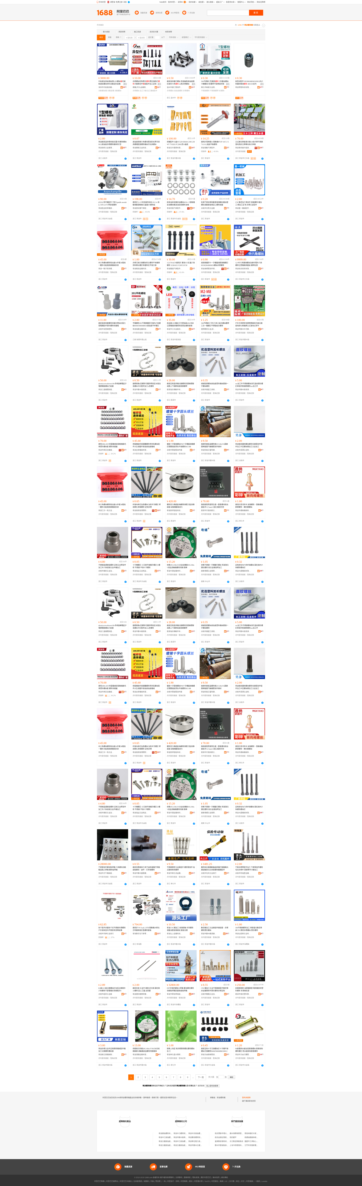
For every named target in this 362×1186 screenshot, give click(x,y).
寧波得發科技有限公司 (243, 87)
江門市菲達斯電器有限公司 (254, 1145)
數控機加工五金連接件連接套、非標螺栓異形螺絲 (214, 929)
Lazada (264, 1181)
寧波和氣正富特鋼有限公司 (209, 450)
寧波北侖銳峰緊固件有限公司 (209, 1055)
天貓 (152, 1181)
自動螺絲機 (102, 91)
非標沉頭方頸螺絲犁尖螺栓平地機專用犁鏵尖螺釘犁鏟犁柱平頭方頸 (146, 264)
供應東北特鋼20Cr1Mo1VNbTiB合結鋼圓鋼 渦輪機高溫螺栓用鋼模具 (146, 1050)
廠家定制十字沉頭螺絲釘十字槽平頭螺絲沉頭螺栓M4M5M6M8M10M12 (214, 1050)
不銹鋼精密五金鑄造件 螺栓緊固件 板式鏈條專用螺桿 (181, 868)
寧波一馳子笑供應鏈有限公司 (106, 269)
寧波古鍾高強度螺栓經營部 (169, 1141)
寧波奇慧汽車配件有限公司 (174, 208)
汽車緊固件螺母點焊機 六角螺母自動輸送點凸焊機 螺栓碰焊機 (112, 868)
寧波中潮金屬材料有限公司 (174, 571)
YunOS (207, 1181)
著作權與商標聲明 (167, 1177)
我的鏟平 (233, 1137)
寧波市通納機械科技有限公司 (243, 511)
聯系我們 (216, 1177)
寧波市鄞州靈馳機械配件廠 (140, 873)
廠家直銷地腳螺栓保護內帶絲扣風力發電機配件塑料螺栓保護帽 (112, 324)
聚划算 (157, 1181)
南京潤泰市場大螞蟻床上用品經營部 (228, 1133)
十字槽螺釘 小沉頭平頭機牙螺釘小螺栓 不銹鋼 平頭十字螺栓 (146, 566)
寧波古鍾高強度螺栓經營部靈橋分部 (187, 1145)
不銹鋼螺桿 (214, 91)
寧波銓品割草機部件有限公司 (106, 208)
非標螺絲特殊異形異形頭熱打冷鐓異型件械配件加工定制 (146, 82)
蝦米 (190, 1181)
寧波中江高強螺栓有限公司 (169, 1137)
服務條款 (187, 1177)
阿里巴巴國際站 (112, 1181)
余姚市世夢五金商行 (106, 934)
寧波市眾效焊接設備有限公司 (174, 994)
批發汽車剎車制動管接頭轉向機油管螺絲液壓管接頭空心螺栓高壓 (214, 203)
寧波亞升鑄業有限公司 (174, 148)
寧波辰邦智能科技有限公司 (174, 511)
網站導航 (224, 1177)
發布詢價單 (246, 1098)
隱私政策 (195, 1177)
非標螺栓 (186, 91)
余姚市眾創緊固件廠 (174, 450)
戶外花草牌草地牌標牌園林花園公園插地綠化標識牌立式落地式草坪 (248, 324)
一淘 (164, 1181)
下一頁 (201, 1077)
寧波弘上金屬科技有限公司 (174, 934)
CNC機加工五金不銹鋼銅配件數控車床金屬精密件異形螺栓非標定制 (214, 989)
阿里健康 (249, 1181)
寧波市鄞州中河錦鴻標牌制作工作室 (243, 329)
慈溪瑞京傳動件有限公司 (174, 390)
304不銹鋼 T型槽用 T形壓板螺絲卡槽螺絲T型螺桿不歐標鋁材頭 (215, 82)
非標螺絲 (136, 91)
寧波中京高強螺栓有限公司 (198, 1133)
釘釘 (242, 1181)
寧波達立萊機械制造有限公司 (106, 1055)
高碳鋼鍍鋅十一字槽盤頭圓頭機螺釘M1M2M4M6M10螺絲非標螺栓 (214, 264)
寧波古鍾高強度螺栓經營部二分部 (171, 1145)
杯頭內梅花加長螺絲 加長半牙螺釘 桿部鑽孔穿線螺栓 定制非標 (147, 506)
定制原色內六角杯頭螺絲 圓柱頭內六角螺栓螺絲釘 (249, 566)
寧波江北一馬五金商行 (106, 511)
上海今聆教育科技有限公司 (240, 1145)
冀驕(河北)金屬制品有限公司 (140, 87)
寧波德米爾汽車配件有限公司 (140, 208)
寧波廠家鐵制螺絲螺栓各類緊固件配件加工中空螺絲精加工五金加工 (248, 445)
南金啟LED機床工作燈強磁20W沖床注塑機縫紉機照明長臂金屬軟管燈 (180, 324)
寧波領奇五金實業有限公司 (106, 148)
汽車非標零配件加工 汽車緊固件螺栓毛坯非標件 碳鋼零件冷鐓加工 (249, 868)
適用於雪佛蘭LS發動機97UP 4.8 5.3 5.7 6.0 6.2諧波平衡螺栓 (215, 143)
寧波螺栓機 (221, 1098)
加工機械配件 (152, 91)
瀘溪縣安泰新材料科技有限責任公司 (228, 1141)
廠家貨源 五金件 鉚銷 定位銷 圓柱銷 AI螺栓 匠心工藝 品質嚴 (146, 989)
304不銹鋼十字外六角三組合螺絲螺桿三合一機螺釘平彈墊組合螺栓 (215, 324)
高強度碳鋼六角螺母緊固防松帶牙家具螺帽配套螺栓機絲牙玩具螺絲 (146, 143)
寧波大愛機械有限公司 (243, 571)
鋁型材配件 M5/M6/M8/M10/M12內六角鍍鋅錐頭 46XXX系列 (249, 82)
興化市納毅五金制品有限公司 (209, 87)
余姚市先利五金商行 (208, 873)
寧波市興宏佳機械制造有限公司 (106, 450)
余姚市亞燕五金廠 (208, 208)
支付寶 (231, 1181)
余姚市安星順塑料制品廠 (106, 329)
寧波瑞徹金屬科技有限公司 (140, 329)
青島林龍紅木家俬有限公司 (254, 1133)
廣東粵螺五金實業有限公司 (209, 571)
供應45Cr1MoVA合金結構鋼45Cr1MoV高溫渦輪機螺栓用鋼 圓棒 (180, 566)
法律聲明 (178, 1177)
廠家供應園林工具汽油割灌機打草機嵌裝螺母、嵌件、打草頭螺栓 (146, 868)
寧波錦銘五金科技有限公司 (140, 148)
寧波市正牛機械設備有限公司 (106, 873)
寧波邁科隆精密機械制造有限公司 (140, 994)
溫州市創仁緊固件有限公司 (174, 87)
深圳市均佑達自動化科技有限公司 (106, 87)
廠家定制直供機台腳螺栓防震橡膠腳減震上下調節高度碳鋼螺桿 (180, 385)
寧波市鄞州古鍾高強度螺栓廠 (199, 1145)
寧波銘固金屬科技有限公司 (140, 269)
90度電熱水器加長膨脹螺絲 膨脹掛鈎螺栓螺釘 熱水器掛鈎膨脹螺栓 (249, 1050)
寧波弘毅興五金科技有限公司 (243, 934)
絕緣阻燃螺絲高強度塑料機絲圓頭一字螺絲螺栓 (214, 385)
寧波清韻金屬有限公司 (140, 1055)
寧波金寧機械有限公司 (140, 450)
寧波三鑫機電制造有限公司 (106, 390)
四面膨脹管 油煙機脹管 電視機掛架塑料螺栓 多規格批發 (249, 989)
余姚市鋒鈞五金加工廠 (106, 571)
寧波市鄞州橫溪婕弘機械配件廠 (209, 934)
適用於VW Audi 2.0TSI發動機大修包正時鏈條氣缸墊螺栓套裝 (146, 929)
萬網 (221, 1181)
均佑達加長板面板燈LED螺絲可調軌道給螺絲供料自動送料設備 (111, 82)
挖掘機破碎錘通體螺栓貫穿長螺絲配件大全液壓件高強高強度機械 (146, 445)
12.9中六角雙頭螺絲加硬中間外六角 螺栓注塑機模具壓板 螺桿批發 (248, 264)
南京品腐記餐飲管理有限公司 (226, 1137)
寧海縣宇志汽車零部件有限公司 (140, 934)
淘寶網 (146, 1181)
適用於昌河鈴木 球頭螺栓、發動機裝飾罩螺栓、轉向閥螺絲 (249, 506)
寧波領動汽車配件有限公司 (209, 148)
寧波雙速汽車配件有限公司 (174, 269)
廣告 (125, 84)
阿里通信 (214, 1181)
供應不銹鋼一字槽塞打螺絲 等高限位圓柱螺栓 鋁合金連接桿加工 (215, 566)
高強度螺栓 (178, 91)
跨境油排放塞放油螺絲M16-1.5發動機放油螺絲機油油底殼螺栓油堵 (181, 203)
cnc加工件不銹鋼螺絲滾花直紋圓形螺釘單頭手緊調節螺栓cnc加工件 (249, 385)
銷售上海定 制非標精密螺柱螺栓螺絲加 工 (180, 1050)
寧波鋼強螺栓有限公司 (167, 1133)
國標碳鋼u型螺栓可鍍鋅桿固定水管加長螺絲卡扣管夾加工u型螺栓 (147, 385)
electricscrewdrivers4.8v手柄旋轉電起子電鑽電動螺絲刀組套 (112, 385)
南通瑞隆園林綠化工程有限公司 (256, 1137)
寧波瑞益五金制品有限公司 (140, 571)
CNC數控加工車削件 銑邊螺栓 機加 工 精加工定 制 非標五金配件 (248, 203)
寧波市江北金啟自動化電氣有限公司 (174, 329)
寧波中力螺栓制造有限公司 (184, 1133)
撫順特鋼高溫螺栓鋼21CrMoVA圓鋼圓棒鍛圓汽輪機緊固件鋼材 (214, 445)
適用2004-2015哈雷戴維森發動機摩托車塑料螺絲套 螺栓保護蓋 (112, 445)
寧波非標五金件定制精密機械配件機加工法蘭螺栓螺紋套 (112, 1050)
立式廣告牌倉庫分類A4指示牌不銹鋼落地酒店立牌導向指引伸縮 (249, 143)
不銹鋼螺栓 (205, 91)
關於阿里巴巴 (206, 1177)
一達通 (257, 1181)
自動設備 (110, 91)
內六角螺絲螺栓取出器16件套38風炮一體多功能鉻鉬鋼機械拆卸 (112, 264)
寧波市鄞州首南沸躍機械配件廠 (243, 390)
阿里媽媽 (184, 1181)
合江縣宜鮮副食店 (236, 1141)
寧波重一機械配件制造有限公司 (243, 208)
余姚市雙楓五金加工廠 (209, 994)
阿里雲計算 (198, 1181)
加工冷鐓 (143, 91)
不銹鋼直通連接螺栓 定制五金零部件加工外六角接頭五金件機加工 (112, 566)
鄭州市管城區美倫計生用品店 (226, 1145)
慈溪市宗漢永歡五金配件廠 (209, 511)
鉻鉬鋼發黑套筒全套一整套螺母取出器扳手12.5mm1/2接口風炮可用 (214, 506)
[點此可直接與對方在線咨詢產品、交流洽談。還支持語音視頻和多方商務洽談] (125, 158)
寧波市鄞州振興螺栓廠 (182, 1137)
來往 (237, 1181)
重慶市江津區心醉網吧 (252, 1141)
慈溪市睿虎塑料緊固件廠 (243, 994)
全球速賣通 (137, 1181)
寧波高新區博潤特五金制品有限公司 (140, 511)
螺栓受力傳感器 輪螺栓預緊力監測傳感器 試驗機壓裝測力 (180, 506)
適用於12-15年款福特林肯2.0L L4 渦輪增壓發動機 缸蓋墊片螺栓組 (146, 203)
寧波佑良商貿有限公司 (243, 269)
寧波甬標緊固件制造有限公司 (209, 269)
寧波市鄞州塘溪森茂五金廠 (140, 390)
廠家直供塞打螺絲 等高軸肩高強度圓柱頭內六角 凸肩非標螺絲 (180, 82)
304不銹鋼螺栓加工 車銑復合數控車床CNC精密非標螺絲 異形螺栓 (248, 929)
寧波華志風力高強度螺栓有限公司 (201, 1141)
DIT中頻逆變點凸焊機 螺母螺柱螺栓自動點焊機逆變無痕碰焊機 (180, 989)
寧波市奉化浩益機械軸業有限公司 (174, 873)
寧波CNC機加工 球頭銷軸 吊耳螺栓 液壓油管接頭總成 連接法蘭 (180, 929)
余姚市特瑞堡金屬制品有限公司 (243, 873)
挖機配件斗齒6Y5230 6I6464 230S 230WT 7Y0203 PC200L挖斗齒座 (181, 143)
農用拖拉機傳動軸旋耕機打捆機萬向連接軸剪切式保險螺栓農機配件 (214, 868)
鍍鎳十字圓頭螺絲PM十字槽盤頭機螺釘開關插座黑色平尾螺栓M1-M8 (181, 445)
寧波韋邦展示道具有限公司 (243, 148)
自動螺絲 (118, 91)
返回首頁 (201, 1086)
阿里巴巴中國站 (126, 1181)
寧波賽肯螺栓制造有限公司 (198, 1137)
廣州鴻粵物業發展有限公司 (240, 1133)
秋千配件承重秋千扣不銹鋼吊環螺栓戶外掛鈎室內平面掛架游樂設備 (112, 929)
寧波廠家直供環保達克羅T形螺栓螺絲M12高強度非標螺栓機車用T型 (112, 143)
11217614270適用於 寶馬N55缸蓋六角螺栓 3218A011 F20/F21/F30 (181, 264)
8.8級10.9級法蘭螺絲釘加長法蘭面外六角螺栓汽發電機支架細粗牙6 (112, 989)
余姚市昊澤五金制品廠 (243, 450)
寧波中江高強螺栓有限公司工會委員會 (188, 1141)
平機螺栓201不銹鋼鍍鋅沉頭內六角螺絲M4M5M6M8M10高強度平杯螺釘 (147, 324)
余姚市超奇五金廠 (105, 994)
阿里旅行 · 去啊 (173, 1181)
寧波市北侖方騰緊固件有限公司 (243, 1055)
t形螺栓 (221, 91)
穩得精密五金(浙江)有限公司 (209, 329)
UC (226, 1181)
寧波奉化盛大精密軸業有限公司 (174, 1055)
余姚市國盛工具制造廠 (209, 390)
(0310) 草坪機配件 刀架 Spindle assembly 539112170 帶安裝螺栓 (112, 203)
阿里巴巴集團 (99, 1181)
